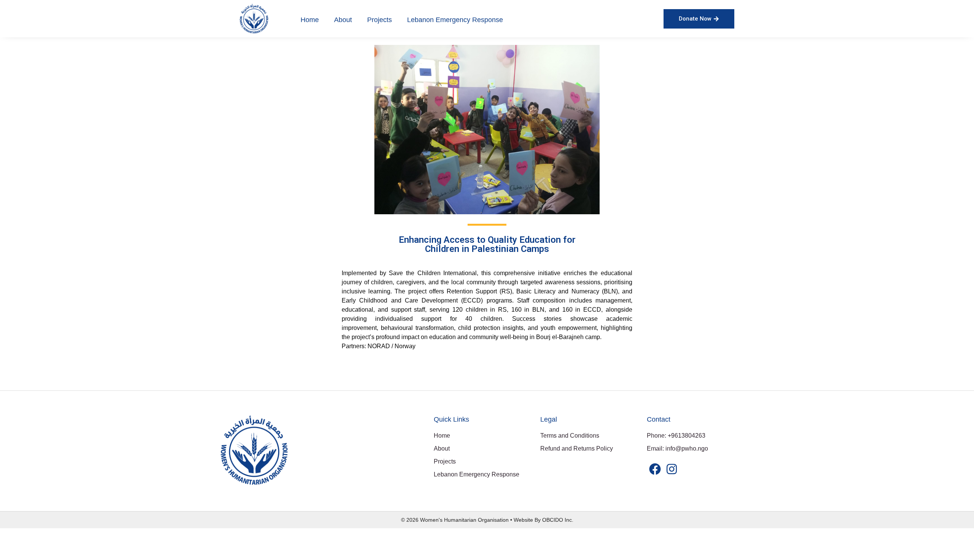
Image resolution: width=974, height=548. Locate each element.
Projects (379, 20)
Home (310, 20)
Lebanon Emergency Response (455, 20)
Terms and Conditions (569, 435)
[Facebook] (655, 469)
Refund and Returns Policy (576, 448)
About (343, 20)
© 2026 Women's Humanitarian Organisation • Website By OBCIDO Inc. (487, 520)
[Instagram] (671, 469)
